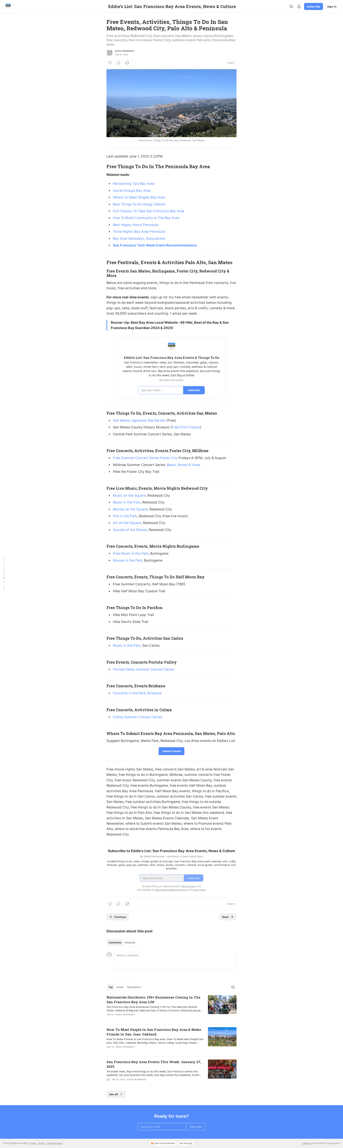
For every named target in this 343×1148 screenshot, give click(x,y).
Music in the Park (126, 502)
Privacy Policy (198, 889)
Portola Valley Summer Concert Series (143, 669)
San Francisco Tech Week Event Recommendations (155, 245)
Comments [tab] (115, 942)
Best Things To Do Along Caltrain (139, 204)
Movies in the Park (127, 560)
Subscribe (313, 6)
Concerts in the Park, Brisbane (137, 693)
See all (113, 1094)
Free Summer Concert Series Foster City (145, 458)
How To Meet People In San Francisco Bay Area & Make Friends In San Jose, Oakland (153, 1031)
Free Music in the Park (130, 553)
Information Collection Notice (170, 889)
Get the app (186, 1143)
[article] (171, 1008)
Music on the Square (129, 495)
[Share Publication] (299, 6)
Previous (120, 917)
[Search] (291, 6)
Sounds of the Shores (130, 530)
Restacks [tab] (130, 942)
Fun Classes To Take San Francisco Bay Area (148, 211)
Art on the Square (127, 523)
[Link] (101, 166)
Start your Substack (164, 1143)
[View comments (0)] (118, 62)
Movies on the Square (130, 509)
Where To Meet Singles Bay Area (139, 197)
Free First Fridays (186, 427)
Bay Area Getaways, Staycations (139, 238)
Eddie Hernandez (124, 51)
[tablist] (121, 942)
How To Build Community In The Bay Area (146, 218)
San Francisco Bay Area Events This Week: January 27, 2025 (153, 1064)
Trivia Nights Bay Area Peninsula (139, 232)
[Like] (110, 62)
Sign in (332, 6)
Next (225, 917)
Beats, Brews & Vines (183, 465)
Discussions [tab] (134, 987)
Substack (306, 1143)
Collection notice (54, 1143)
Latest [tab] (120, 987)
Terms (41, 1143)
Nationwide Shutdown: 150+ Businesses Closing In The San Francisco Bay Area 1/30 (153, 999)
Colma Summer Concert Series (137, 717)
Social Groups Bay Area (132, 191)
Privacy (33, 1143)
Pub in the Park (125, 516)
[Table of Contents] (3, 574)
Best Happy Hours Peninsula (135, 225)
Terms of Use (189, 886)
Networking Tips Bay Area (134, 184)
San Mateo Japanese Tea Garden (139, 420)
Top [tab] (111, 987)
